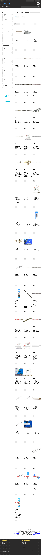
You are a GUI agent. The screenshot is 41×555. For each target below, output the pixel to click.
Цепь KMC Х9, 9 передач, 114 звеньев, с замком (27, 199)
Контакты (3, 543)
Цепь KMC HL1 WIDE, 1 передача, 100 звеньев (36, 277)
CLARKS (7, 14)
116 (7, 52)
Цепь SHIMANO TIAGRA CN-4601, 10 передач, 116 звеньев (27, 488)
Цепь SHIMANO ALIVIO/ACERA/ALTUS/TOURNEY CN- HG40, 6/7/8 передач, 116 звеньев (27, 409)
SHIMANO (7, 19)
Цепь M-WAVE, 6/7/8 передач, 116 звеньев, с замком (18, 147)
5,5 (7, 70)
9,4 (7, 83)
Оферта (3, 548)
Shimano (33, 534)
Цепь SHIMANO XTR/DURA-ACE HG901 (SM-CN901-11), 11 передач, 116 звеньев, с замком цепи (18, 515)
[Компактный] (19, 24)
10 (7, 40)
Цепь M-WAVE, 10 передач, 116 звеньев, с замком (18, 225)
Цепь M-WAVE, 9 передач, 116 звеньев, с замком (36, 173)
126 (7, 54)
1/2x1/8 (7, 58)
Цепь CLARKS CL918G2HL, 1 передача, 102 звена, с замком (35, 409)
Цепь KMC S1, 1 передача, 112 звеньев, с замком (27, 68)
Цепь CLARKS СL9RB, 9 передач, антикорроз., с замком (27, 148)
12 (7, 43)
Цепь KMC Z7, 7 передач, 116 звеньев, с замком (36, 95)
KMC (7, 15)
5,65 (7, 74)
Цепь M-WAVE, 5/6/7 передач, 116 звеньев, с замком (18, 121)
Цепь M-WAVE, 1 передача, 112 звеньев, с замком (18, 68)
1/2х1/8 (7, 62)
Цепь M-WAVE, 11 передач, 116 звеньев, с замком (27, 225)
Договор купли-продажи (6, 551)
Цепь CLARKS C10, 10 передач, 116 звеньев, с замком (27, 382)
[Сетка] (15, 24)
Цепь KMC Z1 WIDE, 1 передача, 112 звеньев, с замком (27, 96)
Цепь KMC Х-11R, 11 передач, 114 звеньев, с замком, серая (27, 252)
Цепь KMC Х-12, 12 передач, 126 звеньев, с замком (36, 304)
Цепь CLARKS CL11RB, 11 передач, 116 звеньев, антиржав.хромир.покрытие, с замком (18, 253)
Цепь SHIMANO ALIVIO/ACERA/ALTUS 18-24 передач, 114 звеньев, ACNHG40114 (18, 174)
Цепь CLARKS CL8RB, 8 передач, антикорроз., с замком (18, 357)
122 (7, 53)
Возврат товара (24, 543)
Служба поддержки (28, 2)
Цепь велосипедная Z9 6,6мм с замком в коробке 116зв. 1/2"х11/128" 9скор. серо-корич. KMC (18, 201)
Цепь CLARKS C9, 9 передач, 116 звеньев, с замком (27, 356)
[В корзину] (16, 50)
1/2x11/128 (7, 60)
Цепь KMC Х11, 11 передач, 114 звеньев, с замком (36, 434)
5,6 (7, 72)
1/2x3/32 (7, 61)
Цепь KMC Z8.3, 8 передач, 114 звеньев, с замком (36, 147)
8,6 (7, 80)
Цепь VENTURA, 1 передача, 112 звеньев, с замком (36, 42)
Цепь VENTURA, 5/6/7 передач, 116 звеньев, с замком (18, 95)
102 (7, 48)
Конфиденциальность (5, 550)
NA (7, 18)
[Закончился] (16, 337)
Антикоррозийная (7, 87)
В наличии (7, 24)
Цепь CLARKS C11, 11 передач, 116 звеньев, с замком (36, 199)
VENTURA (7, 20)
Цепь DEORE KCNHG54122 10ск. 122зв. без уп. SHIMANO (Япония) (36, 461)
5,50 (7, 71)
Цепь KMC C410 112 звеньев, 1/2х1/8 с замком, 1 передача (27, 43)
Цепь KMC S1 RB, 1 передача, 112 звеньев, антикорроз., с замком (36, 357)
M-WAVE (7, 17)
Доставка (3, 544)
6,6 (7, 78)
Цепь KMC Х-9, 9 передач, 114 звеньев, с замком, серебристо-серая (27, 435)
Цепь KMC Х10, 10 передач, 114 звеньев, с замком (36, 251)
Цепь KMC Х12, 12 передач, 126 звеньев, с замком (18, 460)
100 (7, 47)
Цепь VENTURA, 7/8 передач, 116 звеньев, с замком (27, 121)
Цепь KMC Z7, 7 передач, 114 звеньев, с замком (36, 330)
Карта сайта (24, 542)
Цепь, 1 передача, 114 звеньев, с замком (18, 42)
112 (7, 49)
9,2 (7, 81)
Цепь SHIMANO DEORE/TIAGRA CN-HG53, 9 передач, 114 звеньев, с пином (18, 279)
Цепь (7, 28)
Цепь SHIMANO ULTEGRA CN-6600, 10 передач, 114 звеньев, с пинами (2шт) (36, 488)
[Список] (17, 24)
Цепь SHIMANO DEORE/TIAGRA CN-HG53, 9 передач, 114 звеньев (17, 435)
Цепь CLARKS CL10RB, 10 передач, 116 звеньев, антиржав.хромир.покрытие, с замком (27, 175)
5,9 (7, 76)
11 (7, 41)
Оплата (3, 542)
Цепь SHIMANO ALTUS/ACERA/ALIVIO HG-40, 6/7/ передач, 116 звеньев (36, 226)
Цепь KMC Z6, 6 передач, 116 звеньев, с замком (36, 68)
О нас (22, 544)
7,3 (7, 79)
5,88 (7, 75)
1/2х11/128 (7, 63)
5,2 (7, 69)
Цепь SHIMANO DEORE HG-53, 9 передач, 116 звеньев (17, 305)
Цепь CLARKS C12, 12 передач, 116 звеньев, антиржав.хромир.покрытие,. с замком (27, 305)
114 (7, 50)
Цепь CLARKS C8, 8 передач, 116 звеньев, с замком (36, 121)
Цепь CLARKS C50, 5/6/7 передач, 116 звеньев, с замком (27, 330)
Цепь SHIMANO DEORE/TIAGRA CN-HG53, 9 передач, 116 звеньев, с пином (18, 488)
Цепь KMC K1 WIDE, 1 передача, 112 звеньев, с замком (36, 383)
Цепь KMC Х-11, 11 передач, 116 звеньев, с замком (27, 277)
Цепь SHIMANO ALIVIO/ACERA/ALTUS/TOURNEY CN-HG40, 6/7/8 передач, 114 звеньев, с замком (18, 409)
